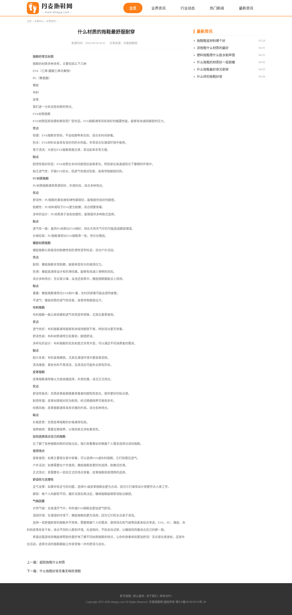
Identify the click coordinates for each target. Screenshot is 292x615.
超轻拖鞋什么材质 (52, 562)
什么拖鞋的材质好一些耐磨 (216, 62)
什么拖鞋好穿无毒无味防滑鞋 (60, 571)
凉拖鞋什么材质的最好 (213, 48)
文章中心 (39, 21)
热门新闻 (217, 8)
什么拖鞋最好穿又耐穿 (213, 69)
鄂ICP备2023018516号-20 (191, 601)
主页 (132, 8)
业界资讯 (158, 8)
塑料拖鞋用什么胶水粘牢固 (216, 55)
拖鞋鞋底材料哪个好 (211, 40)
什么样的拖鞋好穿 (209, 76)
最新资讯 (246, 8)
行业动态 (188, 8)
